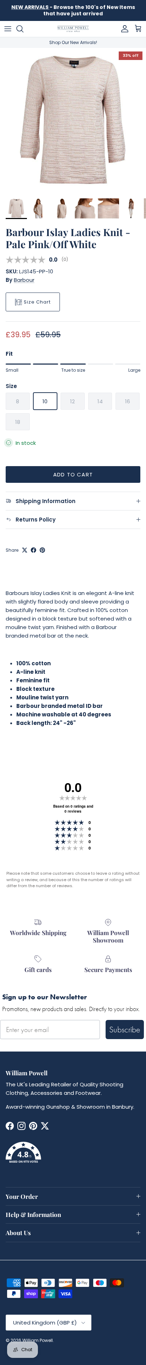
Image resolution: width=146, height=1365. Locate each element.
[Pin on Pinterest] (42, 550)
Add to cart (73, 474)
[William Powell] (73, 28)
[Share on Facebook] (33, 550)
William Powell (37, 1340)
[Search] (23, 29)
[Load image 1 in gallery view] (73, 121)
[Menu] (8, 29)
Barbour (24, 280)
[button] (73, 1156)
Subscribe (124, 1029)
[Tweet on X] (24, 550)
